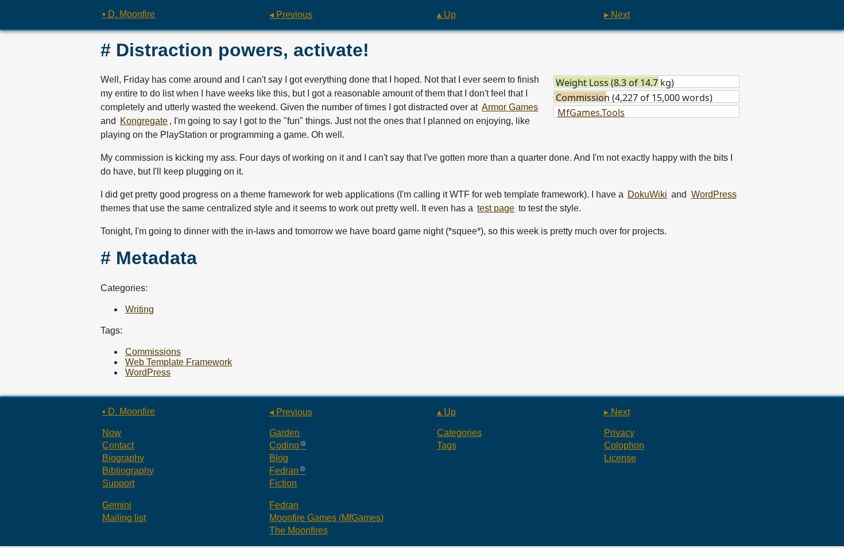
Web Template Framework (178, 362)
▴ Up (446, 15)
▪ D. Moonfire (128, 14)
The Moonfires (298, 530)
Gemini (116, 505)
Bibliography (128, 470)
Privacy (619, 433)
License (620, 458)
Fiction (283, 483)
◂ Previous (290, 15)
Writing (139, 309)
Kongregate (144, 121)
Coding (284, 445)
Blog (278, 458)
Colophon (624, 445)
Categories (459, 433)
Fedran (284, 470)
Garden (284, 433)
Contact (118, 445)
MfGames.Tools (591, 112)
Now (111, 433)
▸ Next (617, 15)
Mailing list (124, 518)
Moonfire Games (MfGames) (326, 518)
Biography (123, 458)
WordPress (714, 194)
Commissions (153, 352)
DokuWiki (647, 194)
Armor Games (510, 107)
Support (118, 483)
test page (495, 208)
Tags (446, 445)
